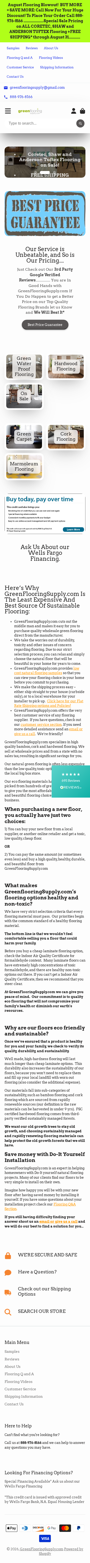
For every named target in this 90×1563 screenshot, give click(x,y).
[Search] (80, 124)
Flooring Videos (51, 58)
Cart (82, 111)
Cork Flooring (65, 445)
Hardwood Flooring (65, 375)
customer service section (41, 733)
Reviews (32, 48)
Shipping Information (57, 67)
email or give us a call (58, 1231)
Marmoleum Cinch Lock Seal (24, 475)
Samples (13, 48)
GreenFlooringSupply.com (41, 1558)
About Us (51, 48)
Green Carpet (24, 445)
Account (74, 111)
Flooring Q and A (20, 58)
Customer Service (20, 67)
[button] (71, 781)
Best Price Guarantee (45, 334)
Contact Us (15, 76)
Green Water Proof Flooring (24, 375)
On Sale (24, 405)
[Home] (30, 111)
